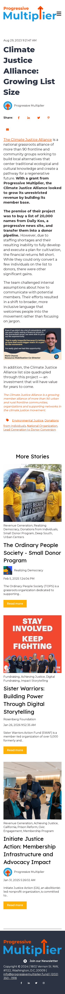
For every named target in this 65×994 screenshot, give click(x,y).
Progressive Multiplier (29, 105)
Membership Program (38, 831)
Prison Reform (27, 827)
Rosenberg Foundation (19, 719)
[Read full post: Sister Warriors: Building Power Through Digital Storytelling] (32, 644)
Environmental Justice (27, 420)
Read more (15, 603)
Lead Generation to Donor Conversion (29, 429)
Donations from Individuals (38, 529)
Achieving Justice (33, 676)
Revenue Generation (18, 525)
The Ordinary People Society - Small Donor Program (32, 552)
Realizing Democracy (28, 570)
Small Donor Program (18, 533)
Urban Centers (13, 537)
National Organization (42, 426)
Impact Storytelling (34, 680)
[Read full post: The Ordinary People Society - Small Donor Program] (32, 493)
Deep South (43, 533)
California (9, 827)
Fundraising (11, 676)
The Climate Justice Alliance (27, 140)
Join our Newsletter (44, 961)
